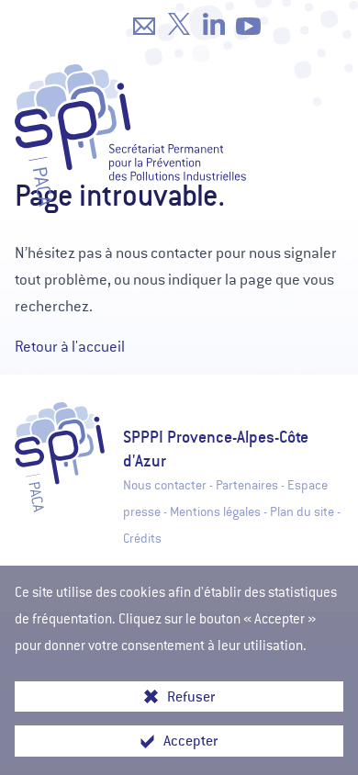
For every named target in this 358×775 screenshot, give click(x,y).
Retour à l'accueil (70, 346)
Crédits (142, 538)
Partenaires (247, 485)
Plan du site (302, 512)
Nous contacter (165, 485)
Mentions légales (215, 512)
